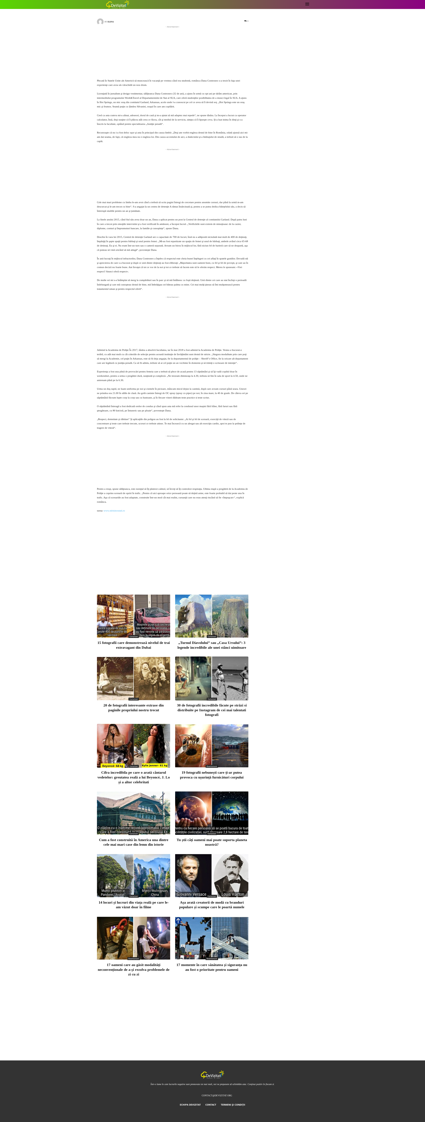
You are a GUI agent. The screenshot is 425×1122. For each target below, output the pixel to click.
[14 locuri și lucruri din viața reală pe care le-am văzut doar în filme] (133, 876)
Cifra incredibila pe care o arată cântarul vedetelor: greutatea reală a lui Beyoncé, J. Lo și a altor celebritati (133, 777)
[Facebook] (166, 578)
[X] (177, 578)
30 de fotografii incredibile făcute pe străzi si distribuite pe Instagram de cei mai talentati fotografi (212, 710)
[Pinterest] (188, 578)
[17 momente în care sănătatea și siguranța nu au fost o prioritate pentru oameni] (211, 938)
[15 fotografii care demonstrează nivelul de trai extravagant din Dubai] (133, 616)
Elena (111, 22)
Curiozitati (133, 636)
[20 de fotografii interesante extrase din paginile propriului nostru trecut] (133, 678)
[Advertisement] (172, 52)
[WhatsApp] (199, 578)
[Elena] (101, 21)
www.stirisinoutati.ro (114, 510)
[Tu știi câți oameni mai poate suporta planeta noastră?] (211, 813)
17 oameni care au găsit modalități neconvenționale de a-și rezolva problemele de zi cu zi (134, 969)
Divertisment (212, 766)
